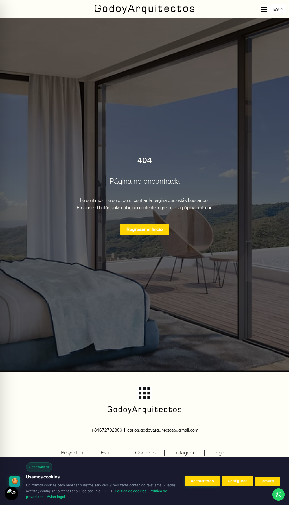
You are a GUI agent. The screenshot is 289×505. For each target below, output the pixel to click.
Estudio (109, 453)
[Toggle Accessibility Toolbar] (11, 493)
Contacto (145, 453)
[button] (264, 10)
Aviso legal (56, 497)
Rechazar (267, 481)
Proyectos (72, 453)
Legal (219, 453)
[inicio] (144, 9)
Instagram (184, 453)
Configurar (237, 481)
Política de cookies (130, 491)
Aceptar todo (202, 481)
